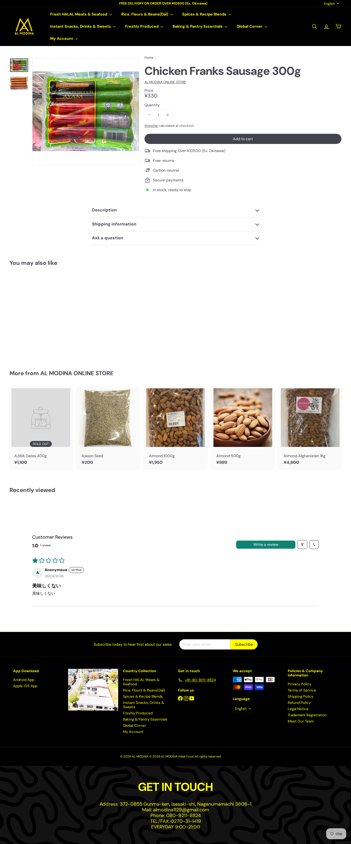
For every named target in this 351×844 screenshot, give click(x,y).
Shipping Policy (300, 696)
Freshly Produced (142, 26)
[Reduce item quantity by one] (149, 115)
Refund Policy (299, 702)
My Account (62, 38)
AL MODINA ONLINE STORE (76, 373)
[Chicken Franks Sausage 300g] (35, 314)
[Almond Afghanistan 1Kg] (310, 428)
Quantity (152, 105)
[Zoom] (85, 111)
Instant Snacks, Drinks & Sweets (81, 26)
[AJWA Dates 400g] (41, 428)
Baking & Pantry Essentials (198, 26)
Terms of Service (302, 690)
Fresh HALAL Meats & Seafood (79, 14)
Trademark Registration (307, 715)
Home (149, 58)
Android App (23, 679)
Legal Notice (298, 708)
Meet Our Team (301, 721)
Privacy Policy (299, 684)
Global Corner (250, 26)
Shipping (151, 126)
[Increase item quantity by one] (167, 115)
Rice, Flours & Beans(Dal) (145, 14)
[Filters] (302, 544)
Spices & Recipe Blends (204, 14)
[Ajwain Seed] (108, 428)
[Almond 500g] (243, 428)
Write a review (265, 544)
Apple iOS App (25, 686)
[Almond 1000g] (175, 428)
